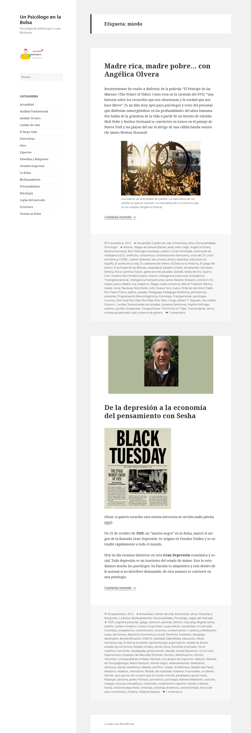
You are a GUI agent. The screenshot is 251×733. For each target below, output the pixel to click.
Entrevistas (27, 139)
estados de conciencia (118, 647)
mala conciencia (170, 284)
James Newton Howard (180, 280)
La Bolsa (25, 173)
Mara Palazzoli (139, 663)
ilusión (153, 276)
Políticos (143, 679)
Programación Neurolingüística (137, 296)
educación (188, 638)
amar (170, 247)
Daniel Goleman (140, 259)
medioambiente (179, 663)
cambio (165, 251)
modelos (122, 671)
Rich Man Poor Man (154, 300)
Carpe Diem (154, 626)
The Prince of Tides (173, 308)
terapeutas (133, 308)
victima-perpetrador (117, 312)
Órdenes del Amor (193, 288)
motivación (137, 671)
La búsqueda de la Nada (133, 659)
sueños (109, 308)
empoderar (155, 267)
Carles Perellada (181, 251)
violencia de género (150, 312)
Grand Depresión (187, 651)
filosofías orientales (184, 647)
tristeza (133, 692)
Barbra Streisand (115, 251)
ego (120, 642)
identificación (183, 655)
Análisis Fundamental (34, 111)
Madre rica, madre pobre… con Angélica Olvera (157, 69)
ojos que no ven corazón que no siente (139, 675)
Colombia (110, 630)
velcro (210, 308)
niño (152, 288)
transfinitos (118, 692)
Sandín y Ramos (198, 683)
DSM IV (147, 638)
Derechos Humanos (178, 634)
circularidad (204, 626)
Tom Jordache (196, 308)
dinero (171, 259)
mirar (117, 288)
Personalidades (30, 186)
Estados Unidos (173, 267)
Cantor (142, 626)
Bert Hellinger (137, 251)
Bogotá (201, 622)
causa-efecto (172, 626)
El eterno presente (136, 642)
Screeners (26, 207)
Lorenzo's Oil (204, 280)
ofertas (109, 675)
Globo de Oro (192, 272)
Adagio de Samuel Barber (150, 247)
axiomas (166, 622)
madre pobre (112, 284)
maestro (200, 659)
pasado (142, 292)
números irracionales (186, 671)
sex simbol (209, 300)
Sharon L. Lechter (115, 304)
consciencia (147, 255)
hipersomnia (112, 655)
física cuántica (124, 272)
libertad (155, 659)
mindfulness (182, 667)
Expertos (25, 152)
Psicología (26, 193)
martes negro (159, 663)
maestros (143, 284)
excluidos (206, 267)
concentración (144, 630)
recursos (109, 300)
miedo (108, 288)
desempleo (111, 638)
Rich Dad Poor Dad (129, 300)
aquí (107, 522)
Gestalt (178, 272)
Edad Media (173, 638)
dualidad (159, 638)
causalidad (188, 626)
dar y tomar (159, 259)
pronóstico (157, 679)
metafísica (133, 667)
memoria (110, 667)
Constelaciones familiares (172, 255)
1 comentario (177, 312)
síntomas (146, 688)
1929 (110, 622)
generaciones (155, 651)
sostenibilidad (189, 688)
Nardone (127, 288)
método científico (152, 667)
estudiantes (191, 267)
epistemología (158, 642)
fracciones (123, 651)
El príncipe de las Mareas (130, 267)
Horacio (169, 655)
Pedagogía (155, 292)
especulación (177, 642)
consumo (160, 630)
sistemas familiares (174, 304)
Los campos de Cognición (177, 659)
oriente (170, 675)
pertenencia (198, 292)
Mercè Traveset (192, 284)
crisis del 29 (197, 255)
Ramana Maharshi (191, 679)
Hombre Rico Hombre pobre (129, 276)
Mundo (149, 671)
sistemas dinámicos (166, 688)
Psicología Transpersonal (175, 296)
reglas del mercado (32, 200)
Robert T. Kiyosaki (189, 300)
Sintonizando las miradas (144, 304)
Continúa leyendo (120, 217)
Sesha (108, 688)
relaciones (150, 683)
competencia (126, 630)
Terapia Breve (151, 308)
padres (132, 292)
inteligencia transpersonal (147, 280)
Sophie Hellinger (198, 304)
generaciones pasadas (158, 272)
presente (110, 296)
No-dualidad (163, 671)
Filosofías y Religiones (34, 159)
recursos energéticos (128, 683)
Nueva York (163, 288)
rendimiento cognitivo (172, 683)
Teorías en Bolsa (30, 214)
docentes (182, 259)
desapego (199, 634)
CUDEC (123, 259)
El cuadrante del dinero (155, 263)
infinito (198, 655)
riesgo (172, 300)
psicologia (171, 679)
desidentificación (130, 638)
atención (154, 622)
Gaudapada (138, 651)
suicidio (120, 308)
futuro (138, 272)
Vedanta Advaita (149, 692)
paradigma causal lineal (191, 675)
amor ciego (182, 247)
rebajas (109, 683)
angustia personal (126, 622)
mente (121, 667)
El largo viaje (28, 132)
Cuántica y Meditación (202, 630)
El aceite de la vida (127, 263)
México (207, 284)
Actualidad (27, 104)
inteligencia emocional (173, 276)
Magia (155, 284)
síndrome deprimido (126, 688)
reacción (209, 679)
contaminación (177, 630)
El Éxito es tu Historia (185, 263)
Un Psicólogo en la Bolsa (40, 19)
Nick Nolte (141, 288)
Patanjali (110, 679)
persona (122, 679)
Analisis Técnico (30, 118)
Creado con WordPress (119, 724)
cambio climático (125, 626)
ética (23, 145)
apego (144, 622)
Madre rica (129, 284)
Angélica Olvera (200, 247)
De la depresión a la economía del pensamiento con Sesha (155, 411)
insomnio (110, 659)
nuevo (176, 288)
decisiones (119, 634)
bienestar (153, 251)
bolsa (210, 622)
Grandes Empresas (32, 166)
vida (133, 312)
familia (108, 272)
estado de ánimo (197, 642)
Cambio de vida (30, 125)
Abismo (128, 247)
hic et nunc (206, 651)
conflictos (132, 255)
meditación (197, 663)
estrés (158, 647)
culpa (107, 634)
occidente (207, 671)
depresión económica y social (146, 634)
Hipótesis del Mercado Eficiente (142, 655)
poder (132, 679)
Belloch (178, 622)
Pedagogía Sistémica (176, 292)
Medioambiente (30, 179)
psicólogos (199, 296)
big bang (190, 622)
